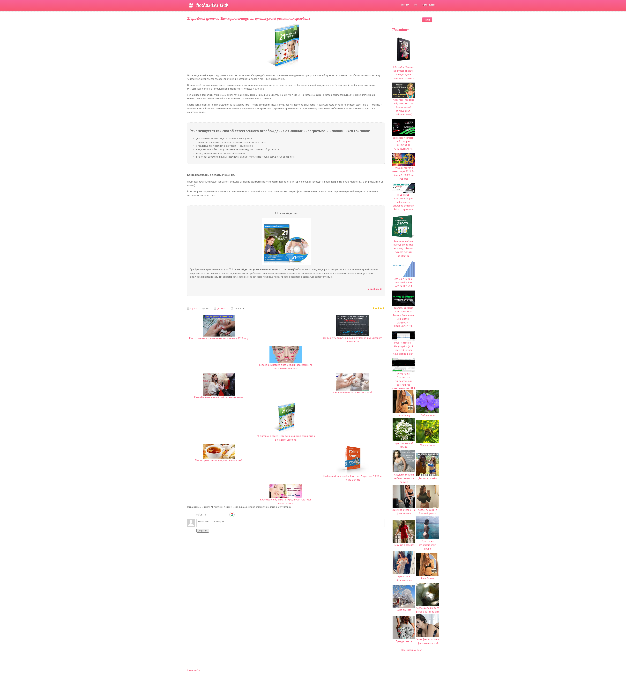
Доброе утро (427, 415)
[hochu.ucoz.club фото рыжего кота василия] (427, 594)
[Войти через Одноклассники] (237, 514)
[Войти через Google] (232, 514)
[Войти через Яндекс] (226, 514)
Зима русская (404, 609)
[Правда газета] (404, 627)
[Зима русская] (404, 595)
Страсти (194, 308)
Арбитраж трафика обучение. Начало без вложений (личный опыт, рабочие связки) (403, 107)
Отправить (203, 530)
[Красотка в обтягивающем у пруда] (427, 527)
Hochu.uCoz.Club (212, 5)
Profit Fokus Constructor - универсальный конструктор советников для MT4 (403, 381)
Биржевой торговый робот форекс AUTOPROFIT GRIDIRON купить (403, 143)
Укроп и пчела (427, 445)
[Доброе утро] (427, 401)
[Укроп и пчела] (427, 431)
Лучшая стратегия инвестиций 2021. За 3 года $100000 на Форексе (403, 173)
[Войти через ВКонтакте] (215, 514)
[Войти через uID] (209, 514)
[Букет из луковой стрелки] (404, 429)
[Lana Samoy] (404, 401)
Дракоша (221, 308)
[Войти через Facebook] (220, 514)
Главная (191, 670)
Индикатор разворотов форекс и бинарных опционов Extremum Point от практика (403, 202)
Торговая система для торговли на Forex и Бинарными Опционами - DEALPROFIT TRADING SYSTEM (403, 317)
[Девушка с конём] (427, 464)
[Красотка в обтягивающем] (404, 562)
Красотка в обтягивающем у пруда (427, 545)
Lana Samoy (404, 415)
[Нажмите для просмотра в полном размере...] (285, 46)
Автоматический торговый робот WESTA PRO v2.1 (403, 282)
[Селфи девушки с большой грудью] (427, 496)
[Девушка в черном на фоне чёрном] (404, 496)
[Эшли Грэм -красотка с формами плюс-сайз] (427, 625)
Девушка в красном (404, 544)
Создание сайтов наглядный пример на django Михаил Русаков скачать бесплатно (403, 248)
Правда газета (404, 641)
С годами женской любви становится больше (404, 478)
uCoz (197, 670)
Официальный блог (411, 650)
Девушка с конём (427, 478)
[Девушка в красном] (404, 531)
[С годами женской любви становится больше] (404, 460)
